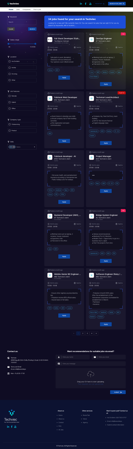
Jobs (18, 9)
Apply (64, 77)
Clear (11, 29)
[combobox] (23, 147)
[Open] (34, 147)
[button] (12, 146)
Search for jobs (116, 3)
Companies (27, 9)
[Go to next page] (96, 333)
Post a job (37, 9)
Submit (116, 392)
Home (11, 9)
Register (98, 3)
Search (32, 29)
